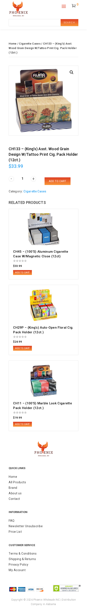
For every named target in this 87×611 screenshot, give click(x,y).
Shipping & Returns (22, 559)
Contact (14, 498)
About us (15, 493)
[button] (71, 72)
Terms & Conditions (23, 553)
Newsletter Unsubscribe (26, 526)
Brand (13, 487)
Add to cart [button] (22, 272)
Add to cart (57, 181)
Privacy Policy (18, 564)
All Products (17, 482)
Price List (15, 531)
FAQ (12, 520)
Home (12, 43)
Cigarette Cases (30, 43)
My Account (17, 570)
